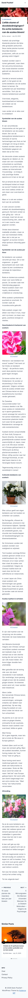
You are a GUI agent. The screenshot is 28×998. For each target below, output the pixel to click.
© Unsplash (14, 356)
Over (3, 971)
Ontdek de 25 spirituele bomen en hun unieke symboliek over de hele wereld (13, 948)
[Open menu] (25, 3)
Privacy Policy (7, 978)
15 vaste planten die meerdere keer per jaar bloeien (6, 894)
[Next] (24, 942)
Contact (5, 974)
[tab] (11, 958)
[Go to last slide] (4, 942)
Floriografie (6, 19)
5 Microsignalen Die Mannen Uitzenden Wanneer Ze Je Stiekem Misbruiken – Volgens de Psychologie (21, 899)
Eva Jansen (7, 36)
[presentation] (14, 935)
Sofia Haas (8, 953)
